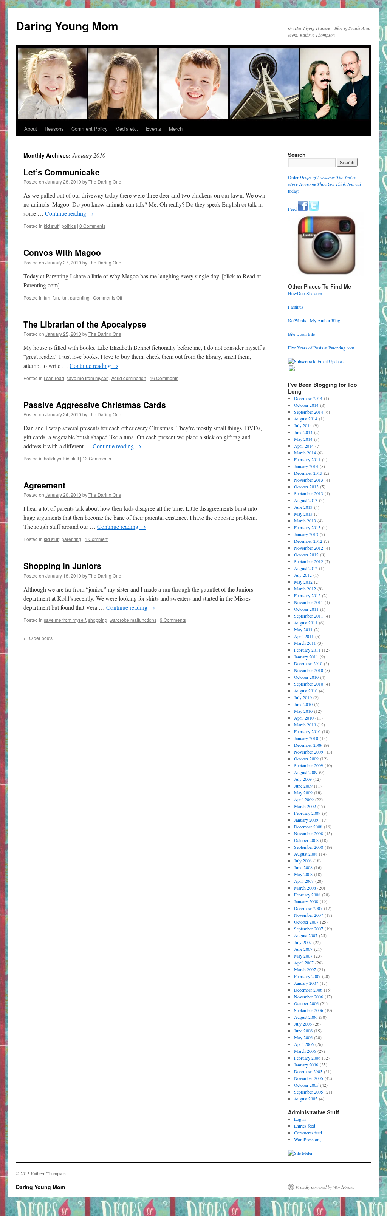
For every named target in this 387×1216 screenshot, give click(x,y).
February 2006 (307, 1058)
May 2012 (303, 582)
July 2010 (303, 697)
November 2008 (308, 833)
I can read (54, 378)
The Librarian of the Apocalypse (84, 324)
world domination (128, 378)
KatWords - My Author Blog (314, 320)
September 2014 (308, 412)
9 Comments (173, 619)
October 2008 (306, 840)
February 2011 (307, 650)
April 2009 (304, 799)
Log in (300, 1119)
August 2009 (305, 772)
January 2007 (306, 983)
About (30, 128)
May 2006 (303, 1037)
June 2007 (303, 949)
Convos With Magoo (62, 252)
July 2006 (303, 1024)
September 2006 (308, 1010)
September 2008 (308, 847)
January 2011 (306, 657)
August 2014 (305, 419)
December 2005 (308, 1071)
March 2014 (305, 453)
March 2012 (305, 589)
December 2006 (308, 990)
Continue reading (69, 213)
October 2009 (306, 759)
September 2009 (308, 765)
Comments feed (308, 1132)
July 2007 (303, 942)
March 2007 (305, 969)
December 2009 (308, 745)
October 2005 (306, 1085)
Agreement (44, 485)
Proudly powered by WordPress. (325, 1187)
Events (153, 128)
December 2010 (308, 663)
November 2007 (308, 915)
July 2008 (303, 861)
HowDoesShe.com (305, 293)
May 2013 (303, 514)
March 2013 (305, 521)
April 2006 (304, 1044)
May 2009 (303, 793)
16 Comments (164, 378)
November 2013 (308, 480)
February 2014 (307, 459)
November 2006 (308, 997)
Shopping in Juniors (62, 565)
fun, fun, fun (56, 297)
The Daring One (104, 181)
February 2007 (307, 976)
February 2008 (307, 895)
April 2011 (304, 636)
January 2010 (306, 738)
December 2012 (308, 541)
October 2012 (306, 555)
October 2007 (306, 922)
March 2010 (305, 725)
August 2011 (305, 623)
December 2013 (308, 473)
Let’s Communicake (61, 172)
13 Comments (96, 458)
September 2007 (308, 929)
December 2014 (308, 398)
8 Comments (92, 225)
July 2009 (303, 779)
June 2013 (303, 507)
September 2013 (308, 493)
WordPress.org (307, 1139)
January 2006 (306, 1064)
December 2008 (308, 827)
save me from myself (87, 378)
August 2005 (305, 1098)
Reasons (54, 128)
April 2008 (304, 881)
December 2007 (308, 908)
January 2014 (306, 466)
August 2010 (305, 691)
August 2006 (305, 1017)
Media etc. (126, 128)
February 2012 (307, 595)
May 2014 (303, 439)
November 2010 (308, 670)
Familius (295, 307)
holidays (52, 458)
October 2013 (306, 487)
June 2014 (303, 432)
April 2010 (304, 718)
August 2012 (305, 568)
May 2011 (303, 629)
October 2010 (306, 677)
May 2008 (303, 874)
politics (69, 225)
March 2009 (305, 806)
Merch (176, 128)
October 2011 (306, 609)
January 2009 (306, 820)
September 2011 (308, 616)
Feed (292, 209)
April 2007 (304, 963)
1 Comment (96, 539)
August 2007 (305, 935)
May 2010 (303, 711)
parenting (80, 297)
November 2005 (308, 1078)
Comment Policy (89, 128)
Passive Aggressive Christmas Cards (94, 404)
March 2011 (305, 643)
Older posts (38, 638)
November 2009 (308, 752)
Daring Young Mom (67, 25)
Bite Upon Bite (301, 334)
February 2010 (307, 731)
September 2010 (308, 684)
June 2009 (303, 786)
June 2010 (303, 704)
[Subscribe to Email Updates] (316, 361)
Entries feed (304, 1126)
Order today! (324, 184)
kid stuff (51, 225)
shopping (97, 619)
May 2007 (303, 956)
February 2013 (307, 527)
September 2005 (308, 1092)
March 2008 (305, 888)
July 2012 (303, 575)
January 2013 (306, 534)
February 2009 (307, 813)
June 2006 (303, 1030)
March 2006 (305, 1051)
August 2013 (305, 500)
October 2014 (306, 405)
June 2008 (303, 867)
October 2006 (306, 1003)
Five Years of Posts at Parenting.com (321, 348)
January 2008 (306, 901)
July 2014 (303, 425)
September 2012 (308, 561)
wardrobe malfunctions (133, 619)
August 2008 (305, 854)
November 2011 (308, 602)
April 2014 (304, 446)
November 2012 (308, 548)
